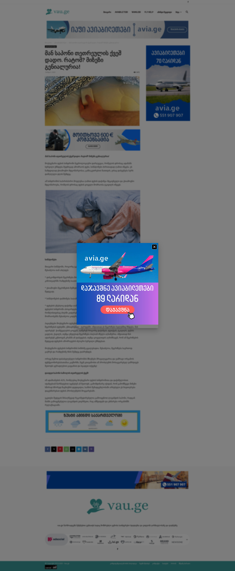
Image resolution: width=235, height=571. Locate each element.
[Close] (154, 246)
